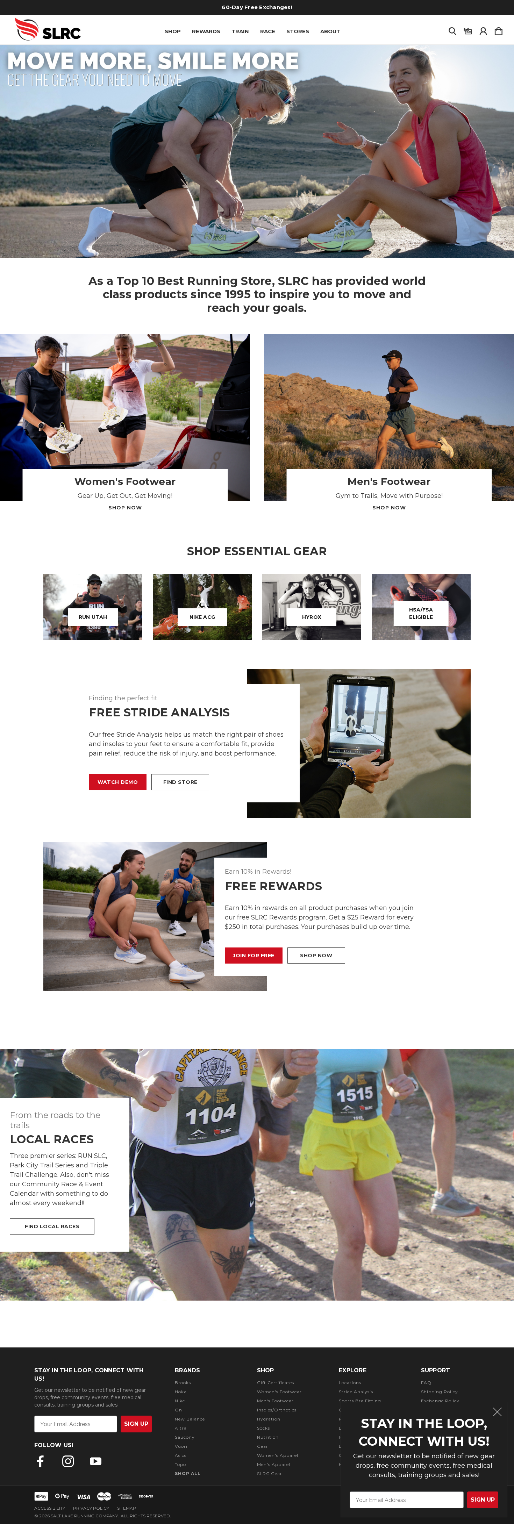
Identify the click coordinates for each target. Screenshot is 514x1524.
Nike (180, 1400)
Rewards (206, 31)
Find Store (180, 782)
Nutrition (268, 1437)
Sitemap (126, 1508)
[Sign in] (483, 30)
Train (240, 31)
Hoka (181, 1391)
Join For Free (253, 955)
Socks (263, 1428)
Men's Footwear (275, 1400)
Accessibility (49, 1508)
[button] (257, 151)
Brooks (183, 1382)
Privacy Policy (91, 1508)
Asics (180, 1455)
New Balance (190, 1419)
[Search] (452, 30)
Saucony (185, 1437)
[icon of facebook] (40, 1461)
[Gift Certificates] (468, 30)
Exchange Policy (440, 1400)
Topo (180, 1464)
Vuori (181, 1446)
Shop (173, 31)
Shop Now (125, 508)
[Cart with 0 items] (498, 30)
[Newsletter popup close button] (497, 1413)
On (178, 1409)
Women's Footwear (279, 1391)
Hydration (268, 1419)
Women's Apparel (277, 1455)
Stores (297, 31)
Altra (181, 1428)
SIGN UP (483, 1499)
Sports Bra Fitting (360, 1400)
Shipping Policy (439, 1391)
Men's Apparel (273, 1464)
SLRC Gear (269, 1473)
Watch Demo (118, 782)
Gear (262, 1446)
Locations (350, 1382)
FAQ (426, 1382)
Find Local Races (52, 1226)
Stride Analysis (356, 1391)
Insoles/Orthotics (277, 1409)
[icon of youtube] (96, 1461)
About (330, 31)
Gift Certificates (241, 7)
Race (267, 31)
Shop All (188, 1473)
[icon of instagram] (68, 1461)
